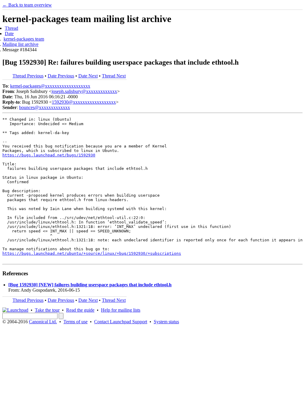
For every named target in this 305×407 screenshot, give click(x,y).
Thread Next (114, 75)
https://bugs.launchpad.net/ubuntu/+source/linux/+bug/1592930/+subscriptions (91, 253)
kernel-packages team (24, 38)
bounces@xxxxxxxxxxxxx (44, 107)
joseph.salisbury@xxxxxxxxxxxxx (84, 91)
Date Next (88, 75)
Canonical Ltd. (43, 321)
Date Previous (61, 75)
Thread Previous (28, 75)
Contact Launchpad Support (120, 321)
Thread (11, 28)
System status (166, 321)
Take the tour (47, 310)
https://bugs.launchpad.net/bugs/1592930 (48, 155)
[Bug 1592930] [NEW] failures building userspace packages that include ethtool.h (90, 284)
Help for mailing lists (120, 310)
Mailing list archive (20, 44)
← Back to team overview (27, 4)
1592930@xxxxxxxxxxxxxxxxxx (84, 102)
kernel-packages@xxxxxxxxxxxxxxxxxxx (50, 85)
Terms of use (75, 321)
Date (9, 33)
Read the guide (80, 310)
